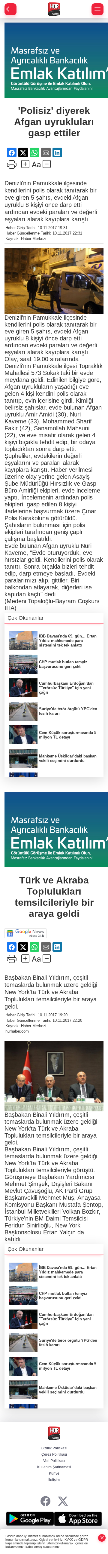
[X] (62, 1501)
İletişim (54, 1480)
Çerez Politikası (54, 1454)
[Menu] (98, 9)
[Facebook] (45, 1501)
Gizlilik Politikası (54, 1448)
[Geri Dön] (10, 9)
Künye (54, 1473)
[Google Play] (30, 1519)
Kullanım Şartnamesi (54, 1467)
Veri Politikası (54, 1461)
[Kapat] (102, 1538)
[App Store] (78, 1519)
